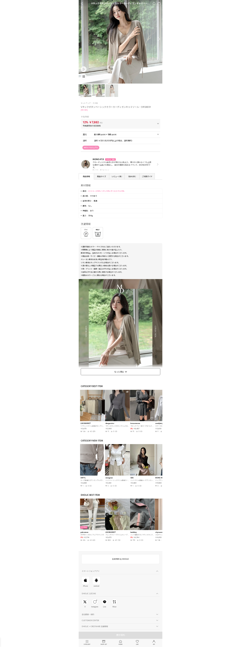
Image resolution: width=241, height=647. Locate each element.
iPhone (85, 586)
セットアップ (86, 103)
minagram (109, 478)
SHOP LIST (104, 644)
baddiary (133, 532)
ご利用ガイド (147, 176)
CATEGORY (87, 644)
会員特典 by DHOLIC (120, 559)
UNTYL (82, 478)
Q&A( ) (132, 176)
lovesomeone (135, 423)
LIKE (137, 644)
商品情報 (86, 176)
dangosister (109, 423)
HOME (120, 644)
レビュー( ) (117, 176)
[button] (158, 39)
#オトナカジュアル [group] (91, 147)
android (96, 586)
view (157, 164)
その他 (95, 103)
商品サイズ (101, 176)
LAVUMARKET (85, 423)
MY (154, 644)
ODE (132, 478)
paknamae (84, 532)
